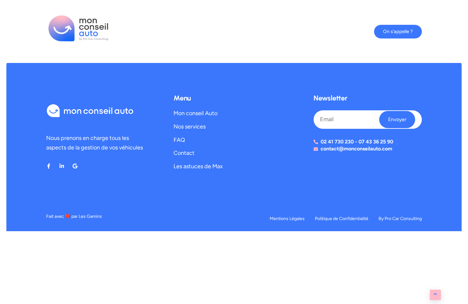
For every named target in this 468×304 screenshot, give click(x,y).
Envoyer (397, 119)
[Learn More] (435, 295)
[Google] (74, 166)
